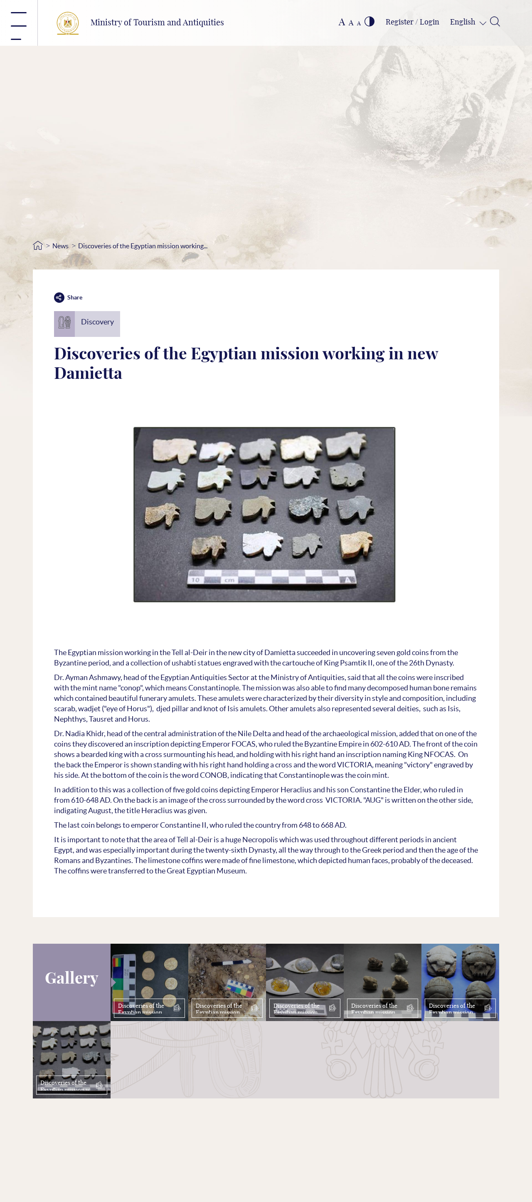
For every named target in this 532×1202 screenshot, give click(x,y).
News (60, 246)
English (463, 22)
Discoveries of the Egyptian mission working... (142, 246)
